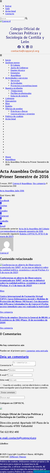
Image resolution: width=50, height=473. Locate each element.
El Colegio (15, 65)
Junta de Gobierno (19, 67)
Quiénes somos (12, 62)
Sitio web (4, 380)
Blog (7, 103)
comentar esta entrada (37, 350)
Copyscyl (17, 183)
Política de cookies (14, 116)
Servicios (15, 80)
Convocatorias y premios (23, 113)
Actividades (16, 83)
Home (8, 157)
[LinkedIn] (27, 47)
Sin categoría (39, 183)
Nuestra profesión (14, 88)
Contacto (9, 13)
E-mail (4, 375)
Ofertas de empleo (14, 108)
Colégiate (9, 98)
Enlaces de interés (19, 96)
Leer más (45, 471)
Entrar (8, 6)
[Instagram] (31, 47)
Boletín (8, 106)
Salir (7, 8)
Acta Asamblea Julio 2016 (12, 190)
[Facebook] (19, 47)
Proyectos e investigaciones (24, 85)
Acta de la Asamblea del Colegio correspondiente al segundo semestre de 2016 (24, 230)
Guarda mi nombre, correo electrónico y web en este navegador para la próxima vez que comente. (24, 386)
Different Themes (17, 456)
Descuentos (10, 101)
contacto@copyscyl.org (25, 51)
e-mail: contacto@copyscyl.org (18, 437)
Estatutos (15, 73)
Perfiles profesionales (21, 93)
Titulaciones (17, 90)
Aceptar (37, 471)
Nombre (4, 370)
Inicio (8, 60)
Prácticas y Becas (19, 111)
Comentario (6, 365)
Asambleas (16, 75)
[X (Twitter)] (23, 47)
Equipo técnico (18, 70)
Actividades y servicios (16, 78)
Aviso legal (10, 11)
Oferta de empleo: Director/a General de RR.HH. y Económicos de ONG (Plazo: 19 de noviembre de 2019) (25, 320)
